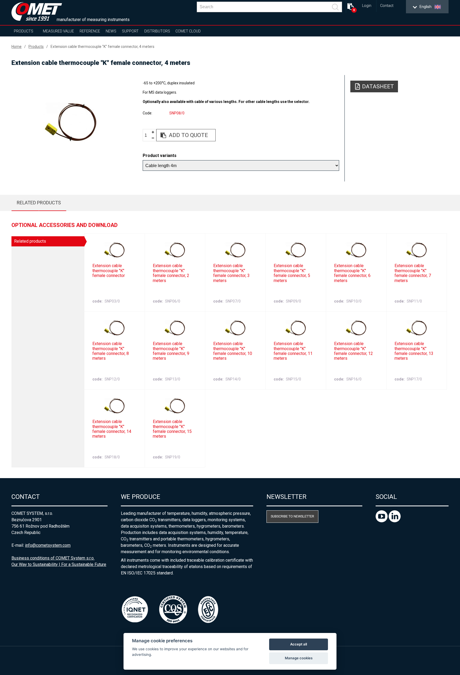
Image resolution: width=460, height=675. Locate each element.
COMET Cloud (188, 31)
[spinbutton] (148, 135)
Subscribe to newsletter (292, 516)
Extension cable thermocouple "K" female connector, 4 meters (102, 46)
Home (16, 46)
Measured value (58, 31)
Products (23, 31)
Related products (39, 202)
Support (130, 31)
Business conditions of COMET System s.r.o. (53, 558)
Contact (386, 5)
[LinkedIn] (395, 520)
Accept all (298, 644)
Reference (90, 31)
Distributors (157, 31)
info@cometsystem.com (48, 545)
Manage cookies (299, 658)
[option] (70, 121)
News (111, 31)
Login (366, 5)
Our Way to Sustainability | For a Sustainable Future (58, 564)
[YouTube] (382, 520)
